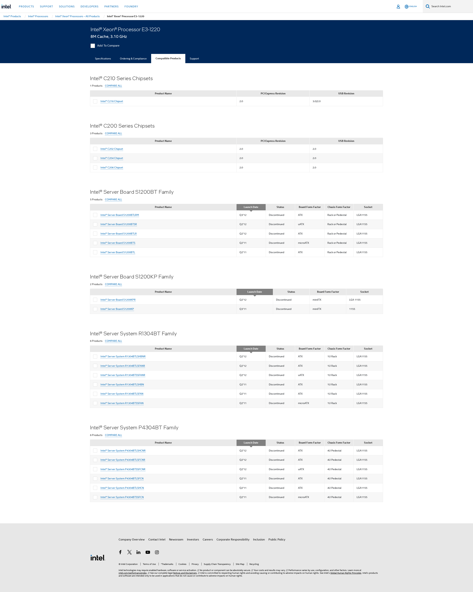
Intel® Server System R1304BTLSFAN (122, 393)
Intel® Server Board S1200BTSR (119, 224)
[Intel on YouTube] (148, 553)
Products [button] (26, 6)
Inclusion (259, 539)
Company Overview (132, 539)
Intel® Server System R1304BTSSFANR (123, 375)
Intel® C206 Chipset (112, 167)
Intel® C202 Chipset (112, 148)
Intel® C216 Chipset (112, 101)
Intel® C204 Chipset (112, 158)
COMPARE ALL (113, 85)
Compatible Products (168, 58)
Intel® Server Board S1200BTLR (119, 233)
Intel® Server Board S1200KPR (118, 299)
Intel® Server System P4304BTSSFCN (122, 497)
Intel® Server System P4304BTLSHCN (122, 488)
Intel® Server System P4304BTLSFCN (122, 478)
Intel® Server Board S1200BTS (118, 242)
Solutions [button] (67, 6)
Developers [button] (89, 6)
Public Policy (276, 539)
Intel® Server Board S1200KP (117, 309)
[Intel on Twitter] (129, 553)
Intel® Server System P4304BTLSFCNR (123, 459)
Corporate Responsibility (233, 539)
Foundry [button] (131, 6)
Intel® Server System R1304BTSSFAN (122, 403)
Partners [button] (111, 6)
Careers (208, 539)
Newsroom (176, 539)
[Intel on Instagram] (157, 553)
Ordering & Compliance (133, 58)
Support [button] (46, 6)
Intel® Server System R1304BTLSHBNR (123, 356)
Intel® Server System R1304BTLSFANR (123, 365)
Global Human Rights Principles (345, 573)
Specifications (103, 58)
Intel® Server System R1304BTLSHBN (122, 384)
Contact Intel (156, 539)
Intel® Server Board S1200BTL (118, 252)
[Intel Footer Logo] (98, 557)
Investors (193, 539)
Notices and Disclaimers (185, 573)
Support (194, 58)
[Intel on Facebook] (120, 553)
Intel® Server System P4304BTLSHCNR (123, 450)
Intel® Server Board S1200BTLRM (120, 215)
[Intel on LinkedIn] (138, 553)
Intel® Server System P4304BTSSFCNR (123, 469)
